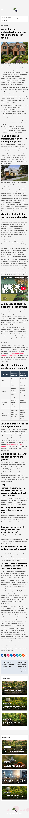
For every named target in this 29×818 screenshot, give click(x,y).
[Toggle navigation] (2, 9)
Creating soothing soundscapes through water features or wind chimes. (12, 724)
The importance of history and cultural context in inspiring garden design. (13, 692)
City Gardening (14, 813)
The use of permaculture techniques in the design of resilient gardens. (14, 707)
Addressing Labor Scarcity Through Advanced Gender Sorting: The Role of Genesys (14, 782)
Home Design (4, 25)
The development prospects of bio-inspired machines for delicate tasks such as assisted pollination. (14, 766)
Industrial (6, 762)
